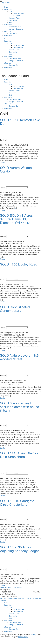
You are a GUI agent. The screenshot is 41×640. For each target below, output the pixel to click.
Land (10, 11)
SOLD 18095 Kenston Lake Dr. (20, 121)
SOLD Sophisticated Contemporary (15, 309)
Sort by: (3, 140)
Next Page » (18, 587)
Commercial (13, 20)
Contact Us (8, 35)
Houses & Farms (14, 18)
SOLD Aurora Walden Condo (16, 169)
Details (2, 162)
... (14, 160)
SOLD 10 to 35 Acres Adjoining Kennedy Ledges (19, 549)
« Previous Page (5, 587)
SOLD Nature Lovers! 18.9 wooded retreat (19, 357)
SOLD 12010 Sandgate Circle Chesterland (17, 502)
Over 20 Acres (18, 16)
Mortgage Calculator (16, 29)
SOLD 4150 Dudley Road (18, 264)
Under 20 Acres (18, 13)
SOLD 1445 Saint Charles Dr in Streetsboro (19, 455)
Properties (7, 9)
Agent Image (23, 637)
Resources (8, 24)
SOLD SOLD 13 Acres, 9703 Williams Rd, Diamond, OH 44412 (17, 219)
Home (6, 7)
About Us (7, 31)
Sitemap (33, 634)
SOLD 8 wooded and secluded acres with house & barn (19, 407)
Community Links (15, 27)
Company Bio (13, 33)
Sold (10, 22)
